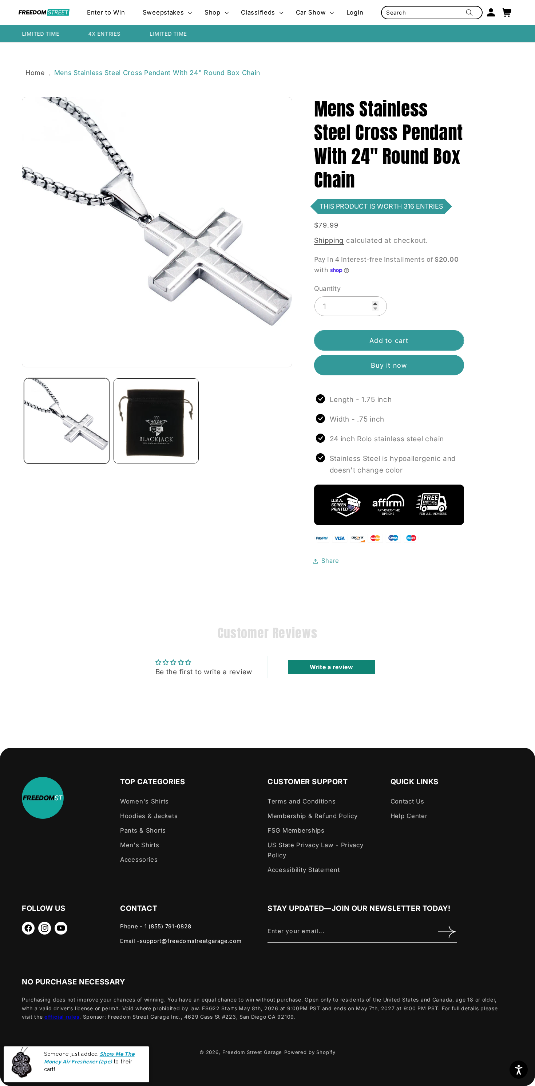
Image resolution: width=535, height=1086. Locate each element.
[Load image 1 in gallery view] (66, 420)
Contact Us (407, 801)
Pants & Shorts (143, 830)
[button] (165, 13)
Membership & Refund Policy (313, 816)
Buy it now (389, 365)
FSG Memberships (296, 830)
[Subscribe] (446, 932)
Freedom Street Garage (252, 1052)
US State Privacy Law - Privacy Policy (316, 850)
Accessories (139, 859)
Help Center (409, 816)
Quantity (327, 288)
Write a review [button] (331, 667)
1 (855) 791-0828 (167, 926)
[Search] (469, 12)
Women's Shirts (144, 801)
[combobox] (431, 12)
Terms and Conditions (302, 801)
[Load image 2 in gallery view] (156, 420)
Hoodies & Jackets (149, 816)
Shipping (329, 240)
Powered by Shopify (310, 1052)
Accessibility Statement (304, 869)
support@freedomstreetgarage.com (190, 940)
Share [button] (330, 560)
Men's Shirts (139, 845)
